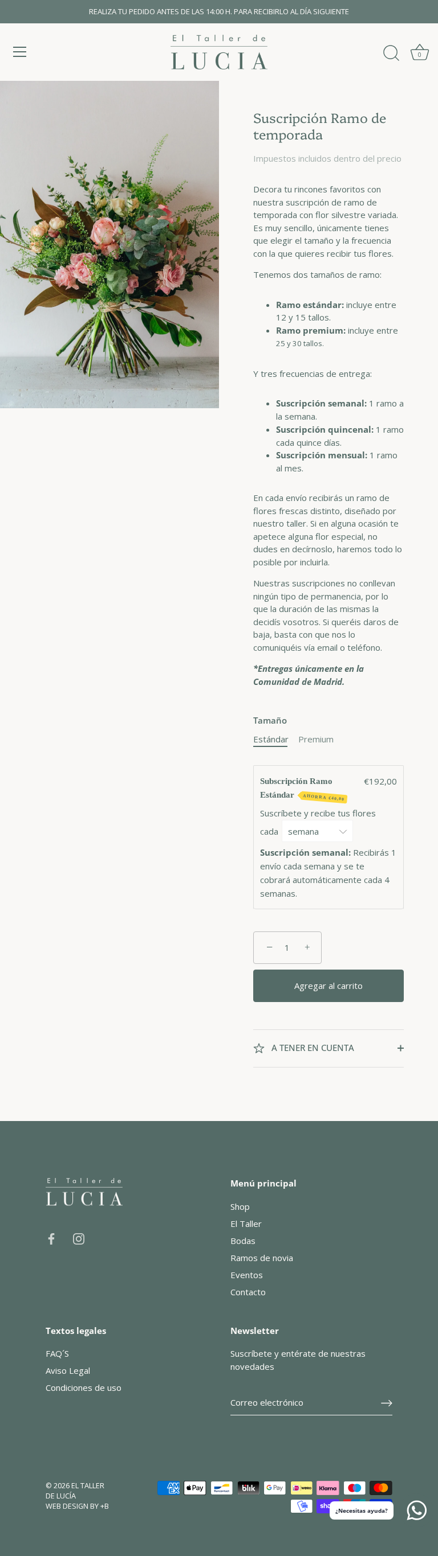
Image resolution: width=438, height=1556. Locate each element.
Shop (240, 1206)
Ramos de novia (261, 1257)
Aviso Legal (68, 1370)
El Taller (246, 1223)
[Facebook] (51, 1237)
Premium (316, 739)
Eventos (246, 1274)
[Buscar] (391, 53)
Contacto (248, 1292)
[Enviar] (386, 1403)
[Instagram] (78, 1237)
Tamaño (270, 720)
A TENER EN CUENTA (311, 1047)
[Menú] (20, 51)
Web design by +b (77, 1506)
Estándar (271, 739)
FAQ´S (57, 1353)
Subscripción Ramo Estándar (302, 789)
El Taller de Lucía (75, 1490)
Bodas (243, 1240)
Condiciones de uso (83, 1387)
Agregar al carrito (328, 985)
